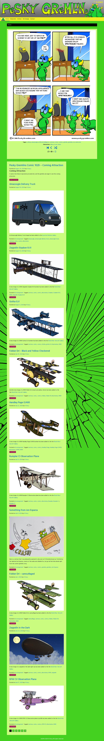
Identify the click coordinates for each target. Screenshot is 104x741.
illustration (26, 241)
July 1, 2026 (18, 577)
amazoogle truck (54, 239)
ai (26, 142)
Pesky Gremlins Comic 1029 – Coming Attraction (36, 165)
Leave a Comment (14, 180)
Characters (13, 19)
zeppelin (54, 673)
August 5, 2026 (19, 305)
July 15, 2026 (18, 459)
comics (61, 142)
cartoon (52, 142)
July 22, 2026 (19, 406)
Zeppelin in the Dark (19, 628)
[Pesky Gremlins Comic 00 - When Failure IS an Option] (48, 148)
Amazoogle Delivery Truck (22, 184)
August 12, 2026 (19, 251)
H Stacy (29, 169)
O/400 (17, 450)
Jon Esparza (55, 567)
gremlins (70, 142)
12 (22, 731)
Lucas (55, 144)
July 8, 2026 (18, 513)
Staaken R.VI (56, 293)
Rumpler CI (12, 503)
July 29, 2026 (19, 354)
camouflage (31, 619)
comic (56, 142)
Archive (19, 19)
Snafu (59, 144)
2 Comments (12, 243)
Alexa (29, 142)
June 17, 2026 (19, 682)
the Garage (26, 19)
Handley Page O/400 (19, 402)
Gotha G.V (14, 301)
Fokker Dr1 (49, 396)
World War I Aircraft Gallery (56, 341)
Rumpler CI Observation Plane (24, 456)
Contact (32, 19)
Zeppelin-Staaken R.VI (20, 248)
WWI (10, 295)
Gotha (43, 344)
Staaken (50, 293)
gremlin (65, 142)
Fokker (43, 396)
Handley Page (45, 447)
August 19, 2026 (19, 187)
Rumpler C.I (56, 501)
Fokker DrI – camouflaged (22, 574)
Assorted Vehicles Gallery (49, 235)
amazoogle (35, 142)
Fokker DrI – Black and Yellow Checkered (29, 351)
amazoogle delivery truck (42, 239)
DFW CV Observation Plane (22, 679)
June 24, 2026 (19, 631)
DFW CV (44, 724)
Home (7, 19)
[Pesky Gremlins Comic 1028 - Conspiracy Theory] (51, 148)
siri (74, 142)
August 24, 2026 (20, 169)
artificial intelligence (43, 142)
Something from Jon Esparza (23, 510)
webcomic (78, 142)
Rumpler (50, 501)
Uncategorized (19, 239)
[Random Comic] (55, 148)
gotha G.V (49, 344)
